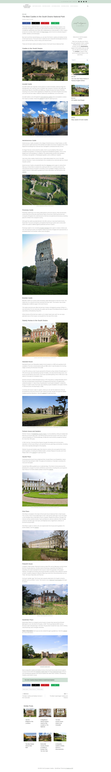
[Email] (86, 2)
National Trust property (56, 580)
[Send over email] (55, 23)
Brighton (49, 165)
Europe (73, 117)
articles (77, 51)
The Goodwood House (55, 671)
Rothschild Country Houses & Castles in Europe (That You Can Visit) (45, 747)
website (41, 98)
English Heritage (44, 228)
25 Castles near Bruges (78, 100)
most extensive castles (46, 97)
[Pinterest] (79, 2)
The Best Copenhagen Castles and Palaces (59, 695)
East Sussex (45, 32)
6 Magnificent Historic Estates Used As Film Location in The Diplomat (45, 723)
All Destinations (65, 1)
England (24, 14)
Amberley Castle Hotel (45, 666)
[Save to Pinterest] (45, 23)
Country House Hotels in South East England (42, 680)
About (70, 1)
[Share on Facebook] (26, 23)
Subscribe (75, 1)
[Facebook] (84, 2)
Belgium (73, 98)
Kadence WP (69, 768)
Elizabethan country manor (39, 434)
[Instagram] (81, 2)
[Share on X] (36, 23)
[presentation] (30, 713)
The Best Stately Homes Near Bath (29, 745)
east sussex (25, 689)
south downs (33, 689)
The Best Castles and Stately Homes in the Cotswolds (32, 695)
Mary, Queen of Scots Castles (79, 119)
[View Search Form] (88, 6)
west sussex (40, 689)
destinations (84, 46)
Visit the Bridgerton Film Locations (29, 721)
